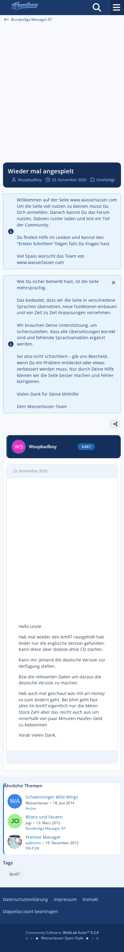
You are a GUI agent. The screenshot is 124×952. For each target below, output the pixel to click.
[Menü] (116, 7)
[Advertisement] (62, 92)
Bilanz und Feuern (44, 817)
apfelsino (33, 842)
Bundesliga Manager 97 (46, 828)
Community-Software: (62, 932)
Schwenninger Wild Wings (52, 797)
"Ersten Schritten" (35, 243)
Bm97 (15, 874)
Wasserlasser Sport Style (62, 938)
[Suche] (97, 8)
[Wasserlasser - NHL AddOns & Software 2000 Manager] (24, 8)
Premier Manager (43, 837)
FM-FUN (32, 848)
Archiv (31, 808)
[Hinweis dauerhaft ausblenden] (114, 282)
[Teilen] (115, 424)
